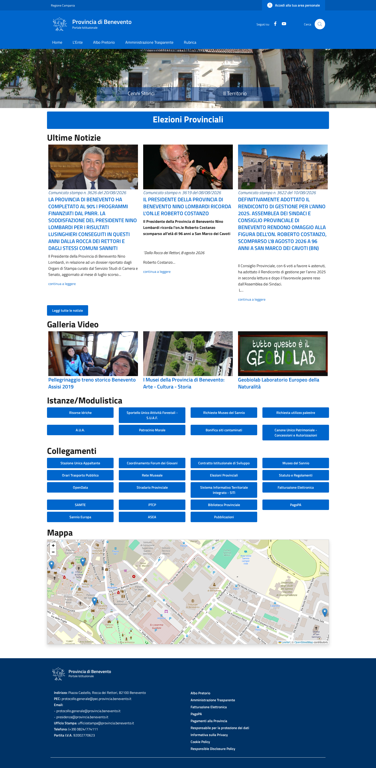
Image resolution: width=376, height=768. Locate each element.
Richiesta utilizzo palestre (295, 412)
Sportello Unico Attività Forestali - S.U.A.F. (152, 415)
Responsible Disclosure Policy (213, 748)
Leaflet (285, 642)
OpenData (80, 487)
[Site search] (320, 24)
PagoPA (295, 504)
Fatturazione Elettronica (296, 487)
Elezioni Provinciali (224, 475)
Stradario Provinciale (152, 487)
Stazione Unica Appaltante (80, 463)
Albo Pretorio (200, 693)
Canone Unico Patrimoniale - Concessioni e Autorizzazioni (296, 432)
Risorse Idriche (80, 412)
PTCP (152, 504)
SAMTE (80, 504)
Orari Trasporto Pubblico (80, 475)
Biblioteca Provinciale (224, 504)
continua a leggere (62, 283)
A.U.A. (80, 430)
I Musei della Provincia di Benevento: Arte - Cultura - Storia (184, 383)
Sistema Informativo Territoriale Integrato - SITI (224, 490)
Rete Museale (152, 475)
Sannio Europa (80, 517)
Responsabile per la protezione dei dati (220, 727)
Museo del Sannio (295, 463)
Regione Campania (63, 5)
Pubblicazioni (224, 517)
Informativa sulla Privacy (209, 734)
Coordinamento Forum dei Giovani (152, 463)
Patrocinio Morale (152, 430)
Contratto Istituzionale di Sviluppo (224, 463)
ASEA (152, 517)
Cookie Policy (200, 741)
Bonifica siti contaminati (224, 430)
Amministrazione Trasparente (213, 700)
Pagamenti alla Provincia (209, 720)
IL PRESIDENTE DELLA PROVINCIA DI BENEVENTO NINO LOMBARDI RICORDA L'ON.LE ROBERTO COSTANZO (187, 206)
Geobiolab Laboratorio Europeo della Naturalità (278, 383)
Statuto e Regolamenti (295, 475)
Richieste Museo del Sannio (224, 412)
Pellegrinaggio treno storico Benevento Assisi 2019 (92, 383)
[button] (293, 5)
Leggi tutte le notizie (67, 310)
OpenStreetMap (303, 642)
